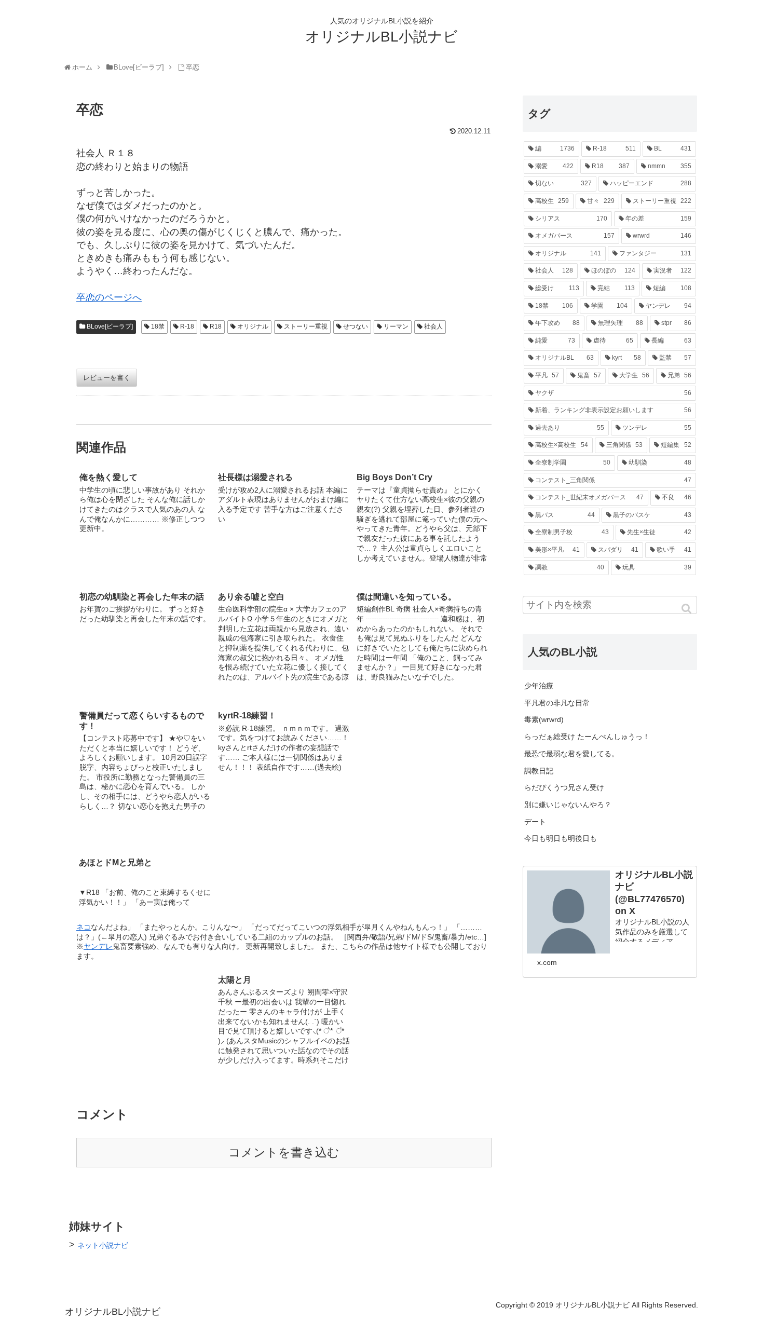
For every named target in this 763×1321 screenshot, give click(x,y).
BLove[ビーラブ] (110, 326)
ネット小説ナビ (102, 1245)
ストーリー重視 (306, 326)
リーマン (396, 326)
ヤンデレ (98, 946)
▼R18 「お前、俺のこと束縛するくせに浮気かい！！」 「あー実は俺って (145, 897)
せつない (355, 326)
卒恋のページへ (109, 297)
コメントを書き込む (283, 1152)
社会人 (433, 326)
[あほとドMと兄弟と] (422, 766)
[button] (687, 608)
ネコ (83, 927)
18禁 (158, 326)
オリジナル (252, 326)
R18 (216, 326)
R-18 (187, 326)
